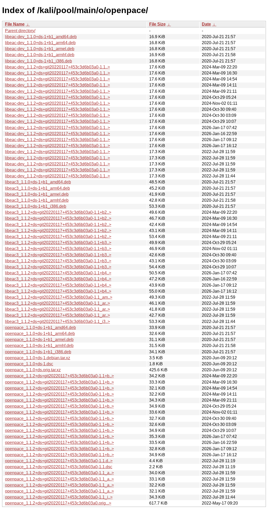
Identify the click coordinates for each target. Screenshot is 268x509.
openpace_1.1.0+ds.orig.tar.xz (33, 370)
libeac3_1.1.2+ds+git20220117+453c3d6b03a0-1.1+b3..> (58, 242)
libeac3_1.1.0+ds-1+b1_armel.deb (37, 194)
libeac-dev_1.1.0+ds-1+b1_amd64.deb (41, 36)
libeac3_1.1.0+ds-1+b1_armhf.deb (37, 200)
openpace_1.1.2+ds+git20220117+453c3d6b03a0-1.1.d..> (59, 461)
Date (206, 24)
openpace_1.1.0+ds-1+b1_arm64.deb (40, 333)
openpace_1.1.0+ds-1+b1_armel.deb (39, 339)
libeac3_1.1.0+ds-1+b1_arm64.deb (37, 188)
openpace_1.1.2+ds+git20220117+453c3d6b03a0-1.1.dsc (58, 467)
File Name (15, 24)
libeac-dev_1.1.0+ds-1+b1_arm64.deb (40, 43)
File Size (157, 24)
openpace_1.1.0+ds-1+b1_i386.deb (38, 352)
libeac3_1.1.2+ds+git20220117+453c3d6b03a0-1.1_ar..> (57, 303)
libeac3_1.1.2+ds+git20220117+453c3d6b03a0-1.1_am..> (58, 297)
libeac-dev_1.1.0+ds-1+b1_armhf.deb (39, 55)
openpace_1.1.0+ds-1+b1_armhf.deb (39, 345)
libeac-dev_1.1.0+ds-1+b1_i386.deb (38, 61)
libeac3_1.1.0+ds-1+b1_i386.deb (35, 206)
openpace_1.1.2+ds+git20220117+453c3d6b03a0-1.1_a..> (59, 473)
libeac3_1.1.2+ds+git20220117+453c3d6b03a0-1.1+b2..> (58, 212)
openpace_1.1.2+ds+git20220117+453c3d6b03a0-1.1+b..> (59, 376)
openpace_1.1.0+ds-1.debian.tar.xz (37, 358)
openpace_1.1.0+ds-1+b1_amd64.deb (40, 327)
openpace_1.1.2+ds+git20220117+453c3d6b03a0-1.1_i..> (59, 497)
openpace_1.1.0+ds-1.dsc (29, 364)
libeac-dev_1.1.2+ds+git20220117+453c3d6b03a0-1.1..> (57, 67)
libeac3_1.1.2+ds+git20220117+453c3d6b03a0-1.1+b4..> (58, 273)
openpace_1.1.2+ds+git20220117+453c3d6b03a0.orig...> (58, 503)
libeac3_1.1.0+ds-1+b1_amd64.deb (38, 182)
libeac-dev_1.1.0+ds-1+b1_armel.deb (39, 49)
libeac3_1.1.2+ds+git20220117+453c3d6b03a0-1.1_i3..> (57, 321)
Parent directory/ (20, 30)
